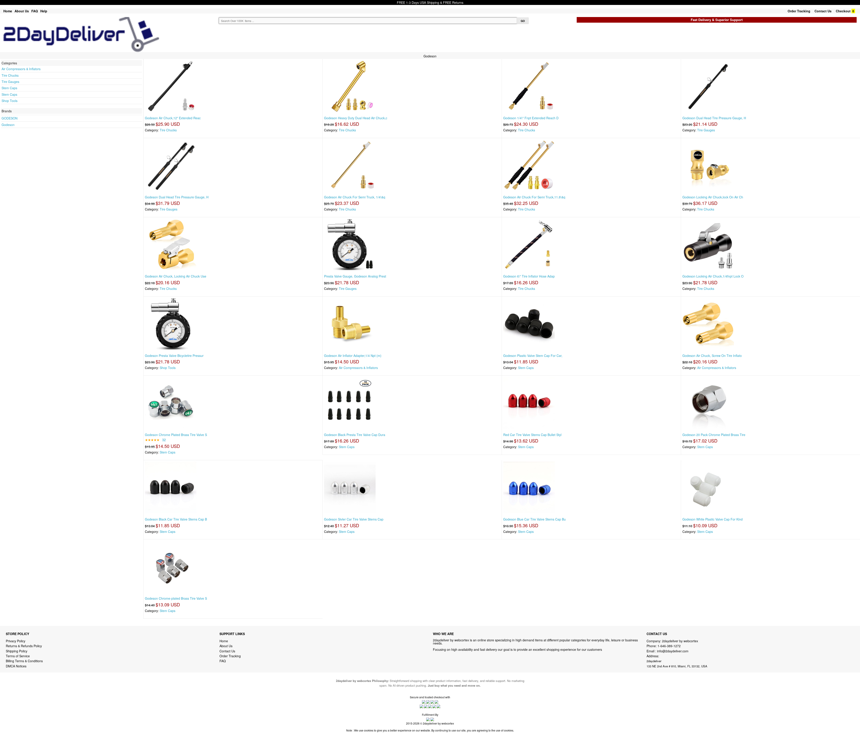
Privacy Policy (15, 641)
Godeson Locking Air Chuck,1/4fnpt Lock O (713, 276)
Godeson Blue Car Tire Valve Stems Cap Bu (534, 519)
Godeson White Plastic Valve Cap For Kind (712, 519)
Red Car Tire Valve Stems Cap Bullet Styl (532, 434)
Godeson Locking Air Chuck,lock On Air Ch (712, 197)
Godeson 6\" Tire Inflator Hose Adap (529, 276)
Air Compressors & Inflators (21, 69)
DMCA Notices (16, 666)
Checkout (843, 11)
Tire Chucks (10, 75)
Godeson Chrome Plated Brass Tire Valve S (176, 434)
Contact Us (823, 11)
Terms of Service (18, 656)
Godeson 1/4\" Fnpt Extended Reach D (531, 118)
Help (43, 11)
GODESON (9, 118)
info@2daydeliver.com (672, 651)
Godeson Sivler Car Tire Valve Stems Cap (353, 519)
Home (7, 11)
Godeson (8, 124)
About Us (22, 11)
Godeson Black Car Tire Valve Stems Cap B (176, 519)
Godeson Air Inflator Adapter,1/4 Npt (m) (352, 355)
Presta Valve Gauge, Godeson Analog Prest (355, 276)
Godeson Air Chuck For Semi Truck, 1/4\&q (354, 197)
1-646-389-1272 (669, 646)
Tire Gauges (10, 81)
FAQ (34, 11)
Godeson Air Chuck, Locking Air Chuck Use (175, 276)
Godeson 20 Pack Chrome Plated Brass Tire (713, 434)
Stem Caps (9, 88)
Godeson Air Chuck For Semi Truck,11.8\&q (534, 197)
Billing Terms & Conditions (24, 661)
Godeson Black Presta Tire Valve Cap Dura (354, 434)
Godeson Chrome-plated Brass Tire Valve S (176, 598)
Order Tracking (799, 11)
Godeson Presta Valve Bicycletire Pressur (174, 355)
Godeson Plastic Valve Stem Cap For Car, (532, 355)
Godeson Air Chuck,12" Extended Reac (173, 118)
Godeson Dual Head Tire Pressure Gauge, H (714, 118)
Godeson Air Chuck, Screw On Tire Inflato (712, 355)
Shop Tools (9, 100)
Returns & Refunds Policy (24, 646)
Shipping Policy (17, 651)
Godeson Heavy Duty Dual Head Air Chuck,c (355, 118)
